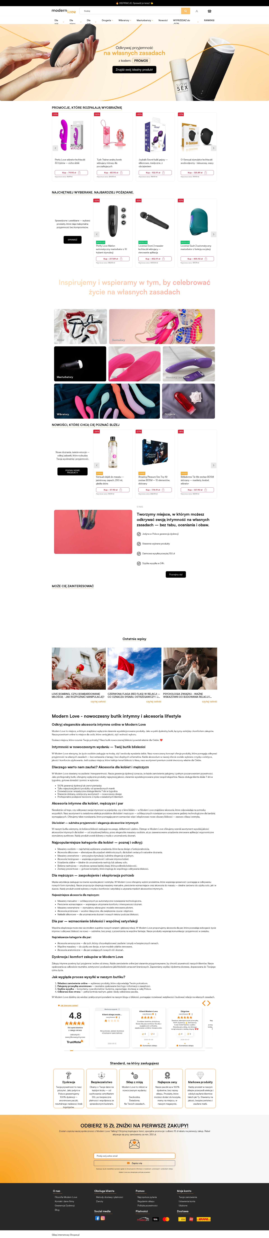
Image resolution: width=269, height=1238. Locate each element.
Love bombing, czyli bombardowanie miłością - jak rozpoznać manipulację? (78, 695)
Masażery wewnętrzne (68, 907)
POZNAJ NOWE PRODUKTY (72, 471)
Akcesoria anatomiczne (68, 950)
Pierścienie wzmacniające (70, 904)
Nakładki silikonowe (66, 914)
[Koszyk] (210, 11)
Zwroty (99, 1201)
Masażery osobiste (66, 849)
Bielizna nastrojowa (66, 865)
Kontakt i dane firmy (64, 1201)
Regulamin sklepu (145, 1201)
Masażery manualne (67, 900)
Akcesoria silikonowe (67, 852)
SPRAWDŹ (72, 240)
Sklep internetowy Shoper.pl (65, 1234)
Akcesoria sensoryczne (68, 943)
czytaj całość (98, 701)
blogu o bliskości (131, 997)
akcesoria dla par (175, 927)
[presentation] (55, 148)
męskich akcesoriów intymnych (147, 888)
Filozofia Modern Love (65, 1197)
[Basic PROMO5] (134, 59)
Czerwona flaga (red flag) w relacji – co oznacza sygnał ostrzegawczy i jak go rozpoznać (134, 695)
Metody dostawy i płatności (109, 1197)
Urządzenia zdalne (66, 862)
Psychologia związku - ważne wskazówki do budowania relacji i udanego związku (186, 695)
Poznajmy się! (176, 574)
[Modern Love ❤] (64, 11)
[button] (204, 1003)
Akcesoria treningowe (68, 859)
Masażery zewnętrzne (68, 855)
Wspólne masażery (66, 946)
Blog (56, 1209)
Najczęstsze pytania (147, 1197)
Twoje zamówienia (187, 1197)
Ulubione (182, 1205)
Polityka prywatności (147, 1205)
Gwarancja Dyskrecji (64, 1205)
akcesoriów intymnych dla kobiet (68, 832)
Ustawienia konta (186, 1201)
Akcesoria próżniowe (67, 911)
